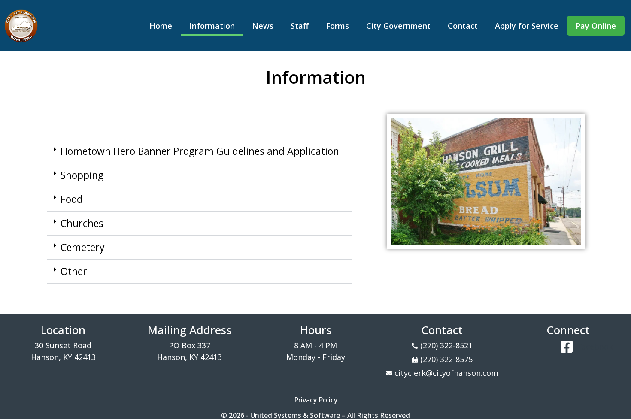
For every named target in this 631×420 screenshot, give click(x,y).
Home (160, 26)
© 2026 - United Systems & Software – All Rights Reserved (315, 415)
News (262, 26)
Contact (463, 26)
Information (212, 26)
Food (72, 199)
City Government (398, 26)
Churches (82, 223)
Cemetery (83, 247)
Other (74, 271)
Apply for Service (526, 26)
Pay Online (596, 26)
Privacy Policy (315, 400)
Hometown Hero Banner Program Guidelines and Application (200, 151)
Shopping (82, 175)
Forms (337, 26)
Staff (300, 26)
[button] (199, 151)
